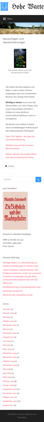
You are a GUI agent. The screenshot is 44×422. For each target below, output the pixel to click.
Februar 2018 (8, 381)
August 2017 (8, 405)
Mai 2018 (6, 369)
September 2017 (10, 401)
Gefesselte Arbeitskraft (12, 291)
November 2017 (10, 393)
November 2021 (10, 325)
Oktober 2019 (8, 361)
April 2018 (7, 373)
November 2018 (10, 365)
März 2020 (7, 349)
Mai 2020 (7, 345)
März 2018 (7, 377)
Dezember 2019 (9, 353)
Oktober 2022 (8, 321)
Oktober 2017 (8, 397)
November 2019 (10, 357)
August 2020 (8, 337)
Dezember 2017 (9, 389)
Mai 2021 (6, 329)
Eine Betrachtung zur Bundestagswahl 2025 (22, 287)
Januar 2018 (8, 385)
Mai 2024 (6, 317)
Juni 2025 (7, 309)
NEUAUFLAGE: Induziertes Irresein (18, 295)
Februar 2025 (8, 313)
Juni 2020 (7, 341)
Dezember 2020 (10, 333)
